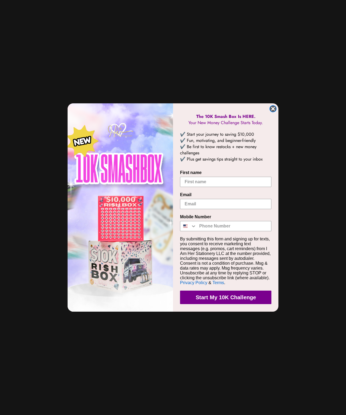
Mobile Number (195, 217)
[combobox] (188, 226)
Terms (218, 282)
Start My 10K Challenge (226, 297)
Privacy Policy (193, 282)
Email (185, 194)
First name (191, 172)
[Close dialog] (273, 109)
